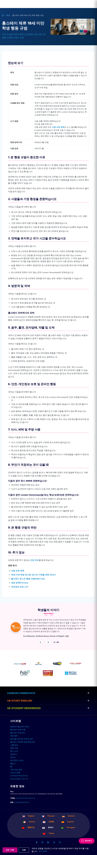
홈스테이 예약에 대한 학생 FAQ (22, 748)
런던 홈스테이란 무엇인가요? (21, 745)
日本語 (51, 827)
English (31, 822)
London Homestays (21, 699)
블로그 (13, 769)
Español (70, 827)
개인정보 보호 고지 (19, 587)
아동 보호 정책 (58, 127)
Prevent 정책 (15, 779)
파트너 (13, 763)
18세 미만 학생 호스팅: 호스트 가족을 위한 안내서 (33, 575)
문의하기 (13, 760)
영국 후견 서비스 (17, 766)
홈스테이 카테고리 (17, 739)
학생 (8, 15)
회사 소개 (14, 757)
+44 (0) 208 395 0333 (21, 808)
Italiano (32, 827)
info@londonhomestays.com (25, 804)
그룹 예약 (14, 751)
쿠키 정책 (43, 851)
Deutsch (71, 822)
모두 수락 (10, 850)
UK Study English (19, 706)
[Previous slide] (40, 648)
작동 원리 (14, 742)
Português (71, 833)
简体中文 (31, 833)
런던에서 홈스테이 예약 (19, 732)
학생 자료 (14, 754)
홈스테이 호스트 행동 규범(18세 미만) (28, 579)
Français (51, 822)
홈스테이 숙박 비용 (17, 736)
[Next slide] (48, 648)
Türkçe (51, 839)
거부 (24, 850)
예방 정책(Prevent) (19, 583)
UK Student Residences (24, 714)
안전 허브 (34, 560)
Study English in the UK (19, 785)
